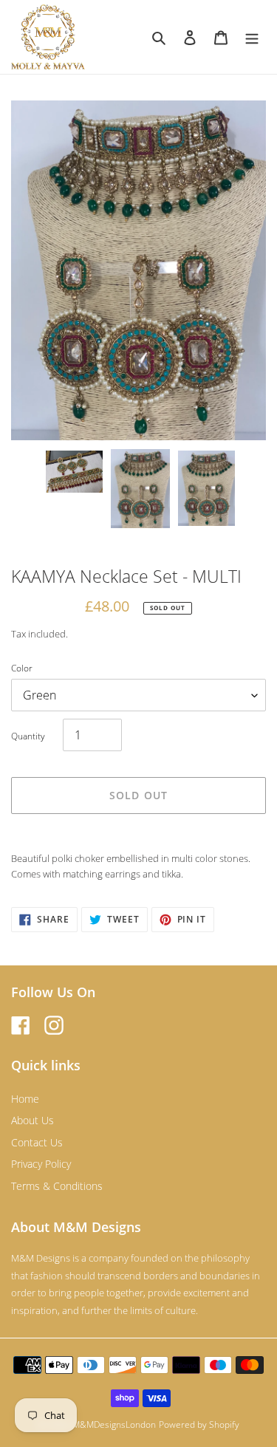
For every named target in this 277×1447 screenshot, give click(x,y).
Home (25, 1099)
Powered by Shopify (199, 1424)
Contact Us (37, 1142)
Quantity (28, 736)
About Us (32, 1120)
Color (22, 668)
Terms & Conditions (57, 1186)
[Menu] (251, 36)
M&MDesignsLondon (114, 1424)
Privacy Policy (41, 1164)
